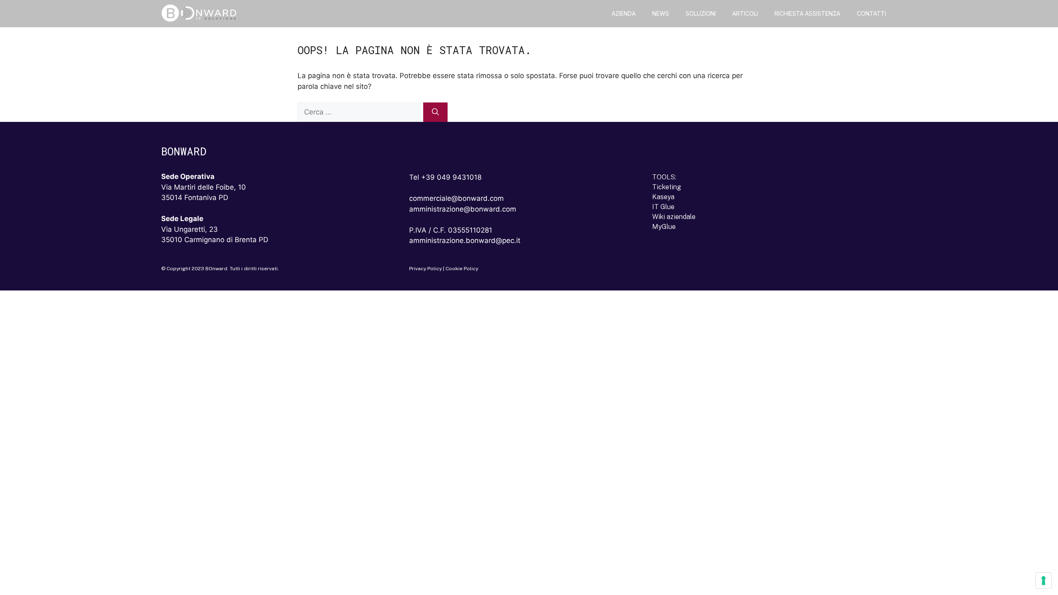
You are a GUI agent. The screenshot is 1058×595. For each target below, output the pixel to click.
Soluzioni (701, 13)
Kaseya (663, 197)
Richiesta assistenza (807, 13)
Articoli (745, 13)
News (660, 13)
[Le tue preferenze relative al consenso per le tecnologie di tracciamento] (1043, 580)
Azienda (624, 13)
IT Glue (663, 207)
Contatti (871, 13)
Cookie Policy (462, 268)
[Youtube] (706, 271)
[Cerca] (435, 112)
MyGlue (664, 227)
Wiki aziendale (674, 217)
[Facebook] (685, 271)
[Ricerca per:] (360, 112)
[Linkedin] (663, 271)
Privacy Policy (425, 268)
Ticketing (666, 187)
